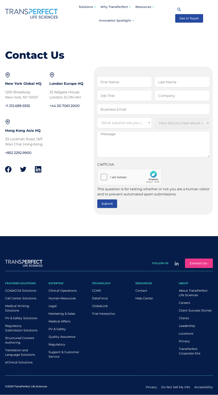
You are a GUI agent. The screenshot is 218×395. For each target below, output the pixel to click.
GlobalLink (100, 306)
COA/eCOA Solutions (20, 291)
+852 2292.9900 (18, 153)
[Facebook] (8, 169)
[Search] (179, 9)
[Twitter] (23, 169)
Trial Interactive (103, 314)
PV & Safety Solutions (21, 318)
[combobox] (124, 123)
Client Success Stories (195, 310)
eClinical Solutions (19, 362)
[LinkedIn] (38, 169)
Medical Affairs (59, 321)
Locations (186, 333)
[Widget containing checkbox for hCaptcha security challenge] (129, 177)
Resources (143, 7)
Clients (184, 318)
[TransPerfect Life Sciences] (31, 13)
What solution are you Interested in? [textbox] (125, 123)
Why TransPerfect (114, 7)
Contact (141, 291)
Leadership (187, 326)
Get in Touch (189, 18)
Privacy (184, 341)
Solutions (86, 7)
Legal (53, 306)
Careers (184, 303)
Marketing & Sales (62, 314)
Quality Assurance (62, 337)
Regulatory (57, 344)
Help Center (144, 298)
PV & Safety (57, 329)
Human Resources (62, 298)
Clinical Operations (63, 291)
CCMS (96, 291)
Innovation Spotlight (115, 20)
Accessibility (203, 387)
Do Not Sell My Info (175, 387)
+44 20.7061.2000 (64, 106)
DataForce (100, 298)
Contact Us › (199, 263)
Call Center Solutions (20, 298)
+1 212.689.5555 (17, 106)
